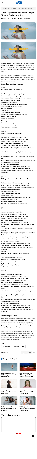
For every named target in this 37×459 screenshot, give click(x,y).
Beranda (5, 8)
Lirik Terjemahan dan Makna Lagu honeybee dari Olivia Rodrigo (9, 374)
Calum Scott (16, 346)
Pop (23, 346)
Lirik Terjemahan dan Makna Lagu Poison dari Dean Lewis (8, 391)
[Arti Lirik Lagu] (19, 2)
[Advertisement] (18, 446)
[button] (34, 2)
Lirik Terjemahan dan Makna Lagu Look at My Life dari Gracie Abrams (27, 374)
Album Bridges (6, 346)
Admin (4, 18)
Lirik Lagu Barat (12, 8)
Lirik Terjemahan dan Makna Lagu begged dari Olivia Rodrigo (27, 391)
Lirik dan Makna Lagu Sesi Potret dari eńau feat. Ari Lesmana (9, 408)
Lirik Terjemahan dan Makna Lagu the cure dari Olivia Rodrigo (27, 408)
